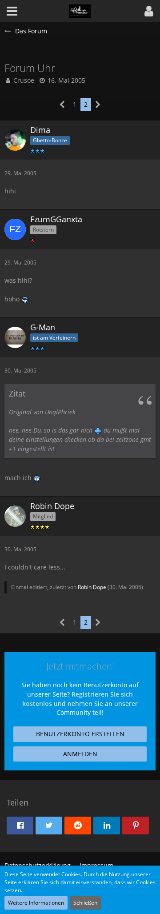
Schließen (85, 902)
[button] (149, 11)
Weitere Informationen (36, 902)
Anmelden (80, 754)
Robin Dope (92, 587)
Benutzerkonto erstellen (80, 734)
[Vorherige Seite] (62, 104)
